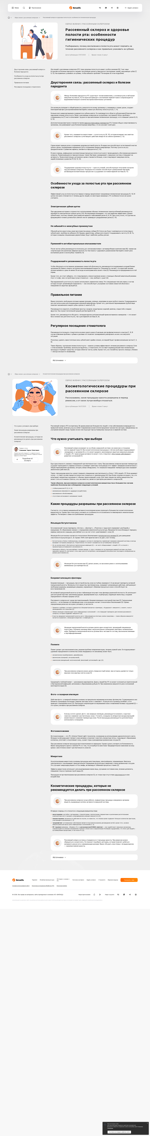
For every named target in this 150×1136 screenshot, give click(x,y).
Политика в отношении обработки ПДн (43, 885)
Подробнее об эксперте (27, 459)
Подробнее (110, 1128)
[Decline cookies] (147, 1123)
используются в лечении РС (108, 535)
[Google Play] (100, 894)
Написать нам (129, 880)
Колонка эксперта (78, 880)
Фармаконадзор (113, 880)
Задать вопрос (132, 8)
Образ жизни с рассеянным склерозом (26, 17)
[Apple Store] (94, 894)
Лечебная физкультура (47, 880)
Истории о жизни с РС (63, 880)
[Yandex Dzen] (118, 8)
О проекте (102, 880)
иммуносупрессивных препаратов (96, 123)
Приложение (36, 8)
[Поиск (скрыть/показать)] (24, 8)
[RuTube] (106, 8)
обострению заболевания (121, 454)
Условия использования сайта (20, 885)
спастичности (120, 775)
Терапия (34, 880)
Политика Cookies (62, 885)
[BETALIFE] (20, 880)
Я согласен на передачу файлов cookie (119, 1132)
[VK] (100, 8)
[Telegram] (112, 8)
